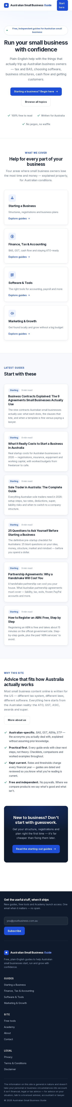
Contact (8, 1039)
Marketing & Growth (15, 1003)
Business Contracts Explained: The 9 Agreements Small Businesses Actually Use (35, 400)
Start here (62, 5)
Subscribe (14, 931)
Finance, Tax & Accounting (19, 990)
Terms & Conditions (15, 1063)
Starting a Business (15, 984)
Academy (9, 1027)
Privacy (8, 1057)
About (7, 1033)
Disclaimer (10, 1069)
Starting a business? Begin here (34, 91)
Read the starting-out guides (34, 848)
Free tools (10, 1020)
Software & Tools (14, 997)
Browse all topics (36, 101)
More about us (17, 720)
